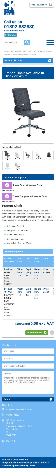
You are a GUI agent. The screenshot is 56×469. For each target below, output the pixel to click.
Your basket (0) (39, 4)
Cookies (35, 463)
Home (18, 51)
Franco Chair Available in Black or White (21, 54)
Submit (7, 400)
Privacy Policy (21, 466)
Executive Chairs (45, 51)
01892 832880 (12, 415)
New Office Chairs (30, 51)
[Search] (27, 42)
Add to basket (34, 332)
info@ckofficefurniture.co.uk (15, 463)
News (32, 466)
